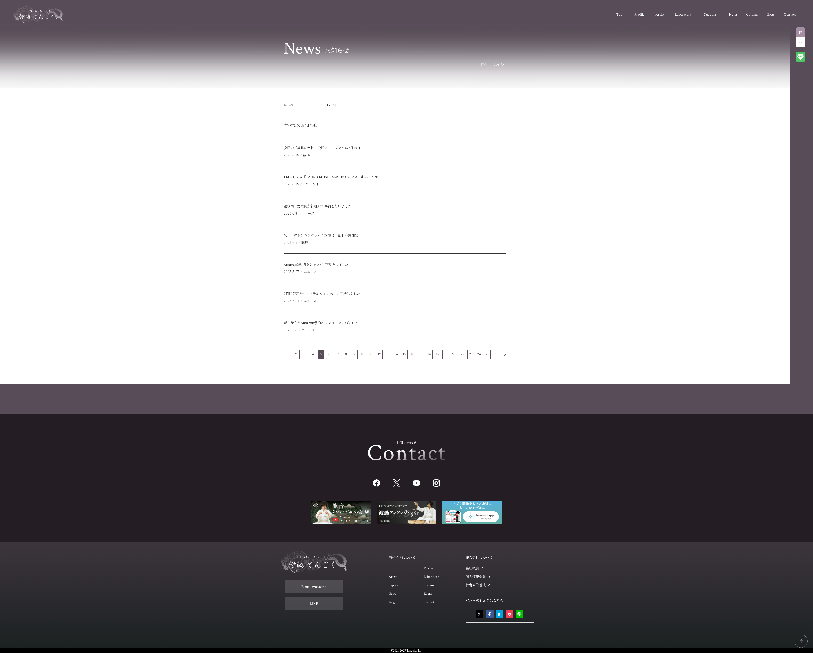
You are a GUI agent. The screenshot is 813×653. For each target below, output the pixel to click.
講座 (306, 154)
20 (446, 354)
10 (362, 354)
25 (487, 354)
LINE (314, 603)
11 (371, 354)
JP (800, 32)
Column (429, 585)
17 (421, 354)
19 (437, 354)
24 (479, 354)
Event (331, 104)
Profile (428, 568)
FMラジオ (311, 184)
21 (454, 354)
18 (429, 354)
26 (496, 354)
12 (379, 354)
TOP (484, 64)
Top (391, 568)
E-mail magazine (313, 586)
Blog (392, 602)
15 (404, 354)
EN (800, 42)
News (288, 104)
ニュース (308, 213)
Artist (393, 577)
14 (396, 354)
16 (412, 354)
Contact (429, 602)
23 (471, 354)
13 (387, 354)
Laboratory (431, 577)
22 (462, 354)
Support (394, 585)
